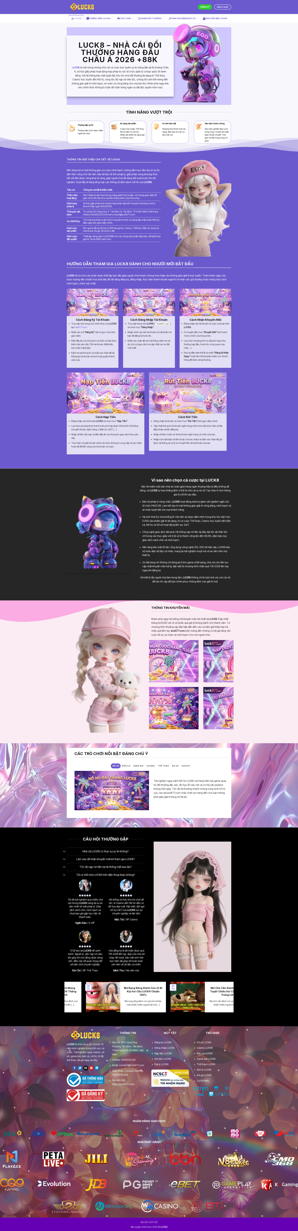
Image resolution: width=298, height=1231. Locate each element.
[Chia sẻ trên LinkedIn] (96, 1068)
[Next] (232, 663)
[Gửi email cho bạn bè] (85, 1068)
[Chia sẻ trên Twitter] (80, 1068)
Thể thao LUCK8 (206, 1064)
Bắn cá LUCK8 (205, 1053)
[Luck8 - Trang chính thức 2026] (82, 7)
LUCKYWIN (203, 1080)
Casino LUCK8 (205, 1047)
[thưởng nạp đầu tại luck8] (203, 708)
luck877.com (80, 327)
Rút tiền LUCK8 (163, 1058)
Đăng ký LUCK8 (163, 1042)
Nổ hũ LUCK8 (204, 1069)
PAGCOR (156, 505)
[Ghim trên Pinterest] (91, 1068)
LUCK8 (76, 67)
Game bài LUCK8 (206, 1058)
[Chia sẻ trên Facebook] (74, 1068)
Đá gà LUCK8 (204, 1075)
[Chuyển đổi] (64, 851)
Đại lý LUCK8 (162, 1064)
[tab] (115, 765)
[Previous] (150, 663)
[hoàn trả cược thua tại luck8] (203, 661)
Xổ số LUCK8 (204, 1042)
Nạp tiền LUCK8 (163, 1053)
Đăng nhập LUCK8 (165, 1047)
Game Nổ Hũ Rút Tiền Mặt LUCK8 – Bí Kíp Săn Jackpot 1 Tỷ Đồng (146, 991)
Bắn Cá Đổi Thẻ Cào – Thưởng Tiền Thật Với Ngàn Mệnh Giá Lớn (232, 991)
